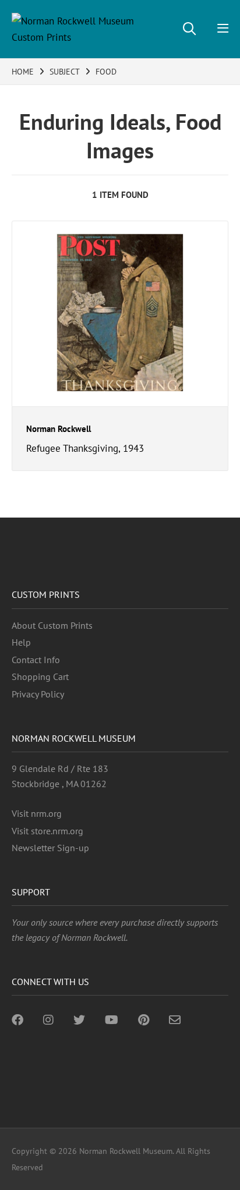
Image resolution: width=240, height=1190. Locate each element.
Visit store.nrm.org (47, 831)
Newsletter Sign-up (50, 847)
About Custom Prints (52, 625)
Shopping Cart (40, 676)
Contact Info (36, 659)
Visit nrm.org (37, 813)
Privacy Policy (38, 694)
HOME (23, 71)
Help (21, 642)
